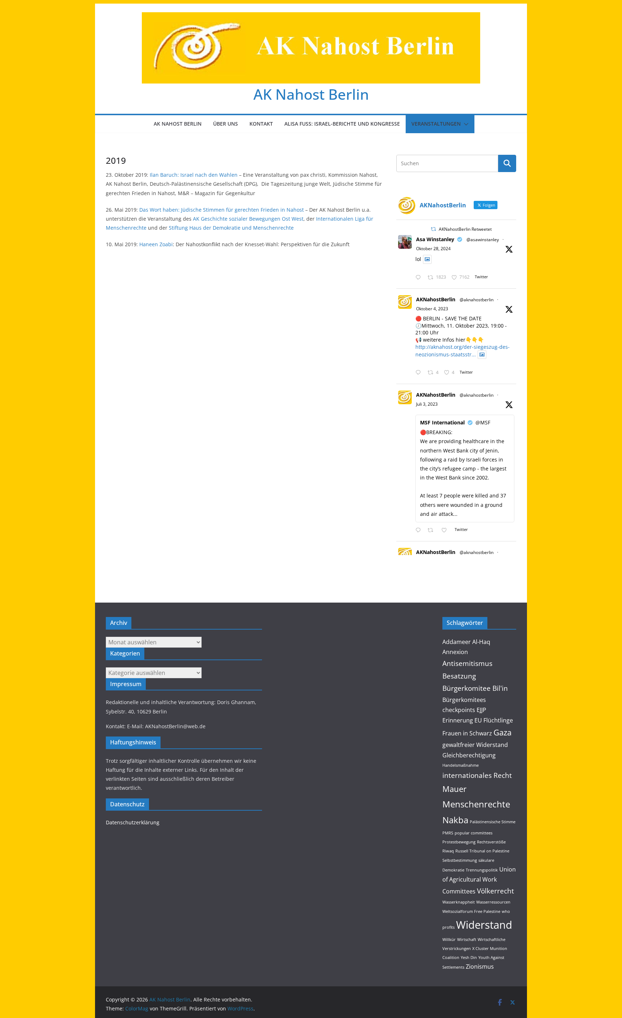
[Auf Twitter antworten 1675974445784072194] (420, 530)
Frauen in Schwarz (467, 733)
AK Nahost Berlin (311, 94)
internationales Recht (477, 775)
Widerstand (484, 925)
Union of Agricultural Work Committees (479, 880)
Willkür (449, 939)
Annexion (455, 652)
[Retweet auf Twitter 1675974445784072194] (432, 530)
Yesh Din (469, 957)
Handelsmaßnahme (460, 765)
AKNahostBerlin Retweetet (465, 229)
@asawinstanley (482, 240)
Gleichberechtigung (469, 755)
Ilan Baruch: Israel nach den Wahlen (194, 174)
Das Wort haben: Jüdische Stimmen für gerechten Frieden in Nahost (221, 209)
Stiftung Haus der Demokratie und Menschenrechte (231, 227)
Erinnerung (457, 720)
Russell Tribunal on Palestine (482, 850)
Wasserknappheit (458, 902)
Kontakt (261, 123)
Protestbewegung (458, 841)
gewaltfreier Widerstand (475, 745)
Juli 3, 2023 (427, 404)
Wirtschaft (466, 939)
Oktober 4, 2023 (432, 309)
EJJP (481, 710)
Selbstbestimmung (459, 860)
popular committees (473, 832)
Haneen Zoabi (156, 244)
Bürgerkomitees (464, 700)
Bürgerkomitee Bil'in (475, 688)
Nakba (455, 820)
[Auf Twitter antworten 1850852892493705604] (420, 277)
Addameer (456, 642)
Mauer (454, 788)
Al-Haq (481, 642)
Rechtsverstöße (491, 841)
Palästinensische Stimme (492, 821)
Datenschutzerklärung (132, 822)
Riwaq (448, 850)
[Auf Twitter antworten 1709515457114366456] (420, 373)
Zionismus (480, 966)
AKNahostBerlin (435, 299)
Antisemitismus (467, 663)
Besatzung (459, 676)
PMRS (447, 832)
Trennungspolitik (482, 870)
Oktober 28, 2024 (433, 249)
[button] (465, 124)
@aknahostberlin (476, 300)
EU (478, 720)
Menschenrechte (476, 804)
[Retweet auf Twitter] (433, 229)
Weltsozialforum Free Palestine (471, 911)
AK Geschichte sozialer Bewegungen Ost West (248, 218)
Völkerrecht (495, 891)
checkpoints (458, 710)
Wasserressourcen (493, 902)
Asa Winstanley (435, 239)
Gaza (502, 732)
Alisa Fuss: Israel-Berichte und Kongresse (342, 123)
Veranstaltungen (436, 123)
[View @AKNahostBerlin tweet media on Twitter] (427, 259)
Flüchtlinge (498, 720)
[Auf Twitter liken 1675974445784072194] (446, 530)
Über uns (225, 123)
